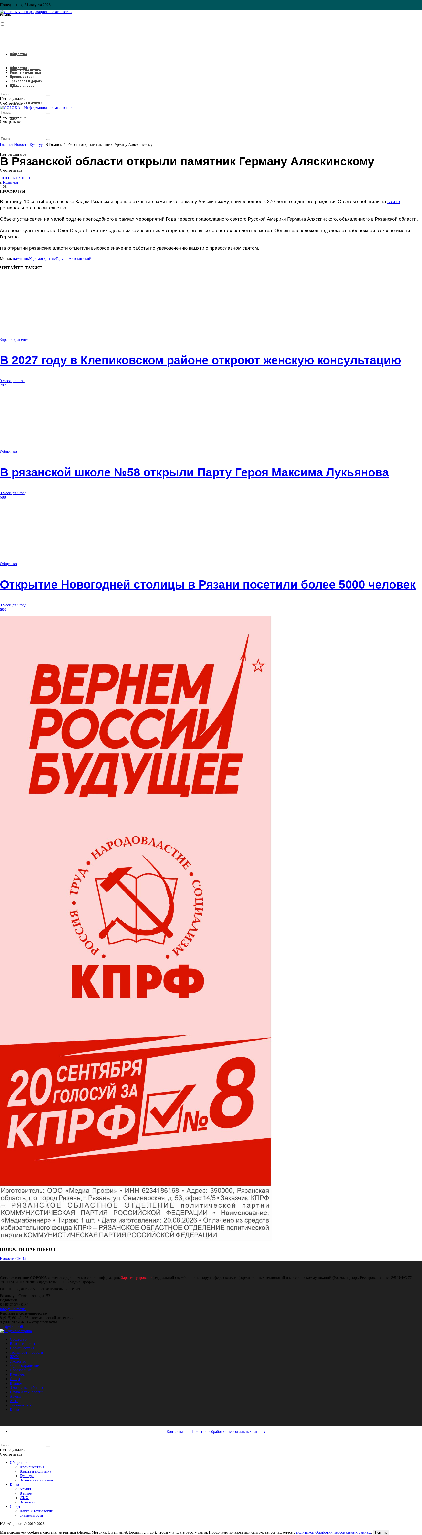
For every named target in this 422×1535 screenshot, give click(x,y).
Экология (18, 1361)
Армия (15, 1396)
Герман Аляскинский (73, 259)
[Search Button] (48, 139)
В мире (16, 1383)
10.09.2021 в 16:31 (15, 178)
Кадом (34, 259)
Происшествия (22, 86)
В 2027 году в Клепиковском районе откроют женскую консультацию (200, 360)
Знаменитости (21, 1405)
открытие (48, 259)
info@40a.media (13, 1309)
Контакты (175, 1431)
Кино (14, 1409)
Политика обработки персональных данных (228, 1431)
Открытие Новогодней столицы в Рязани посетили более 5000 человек (208, 584)
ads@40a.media (12, 1326)
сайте (393, 201)
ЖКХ (13, 85)
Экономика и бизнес (27, 1387)
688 (3, 497)
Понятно (381, 1532)
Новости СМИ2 (13, 1258)
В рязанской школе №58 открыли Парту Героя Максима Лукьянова (194, 472)
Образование (21, 1370)
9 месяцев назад (13, 381)
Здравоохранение (14, 339)
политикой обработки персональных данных (333, 1532)
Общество (18, 54)
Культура (10, 182)
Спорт (15, 1379)
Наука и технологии (26, 1392)
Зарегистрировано (136, 1278)
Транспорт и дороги (26, 102)
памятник (21, 259)
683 (3, 609)
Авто (14, 1401)
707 (3, 385)
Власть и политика (25, 72)
